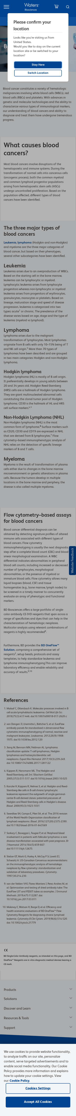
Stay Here (38, 64)
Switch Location (38, 73)
